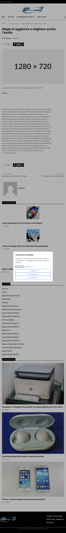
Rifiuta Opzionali (33, 274)
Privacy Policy (29, 266)
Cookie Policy (19, 266)
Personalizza (33, 271)
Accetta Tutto (33, 277)
